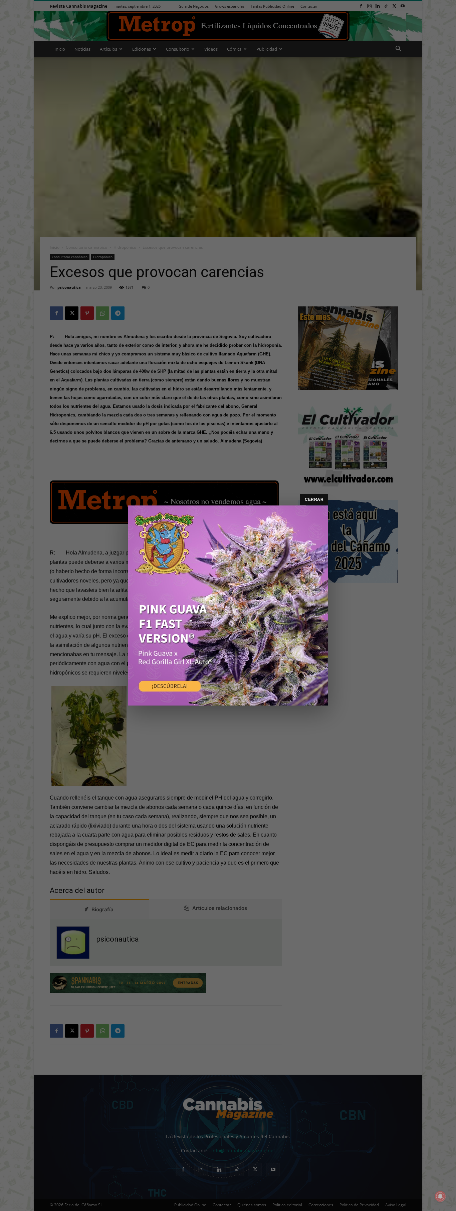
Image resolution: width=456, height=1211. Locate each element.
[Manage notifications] (440, 1196)
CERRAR (314, 499)
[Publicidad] (228, 605)
